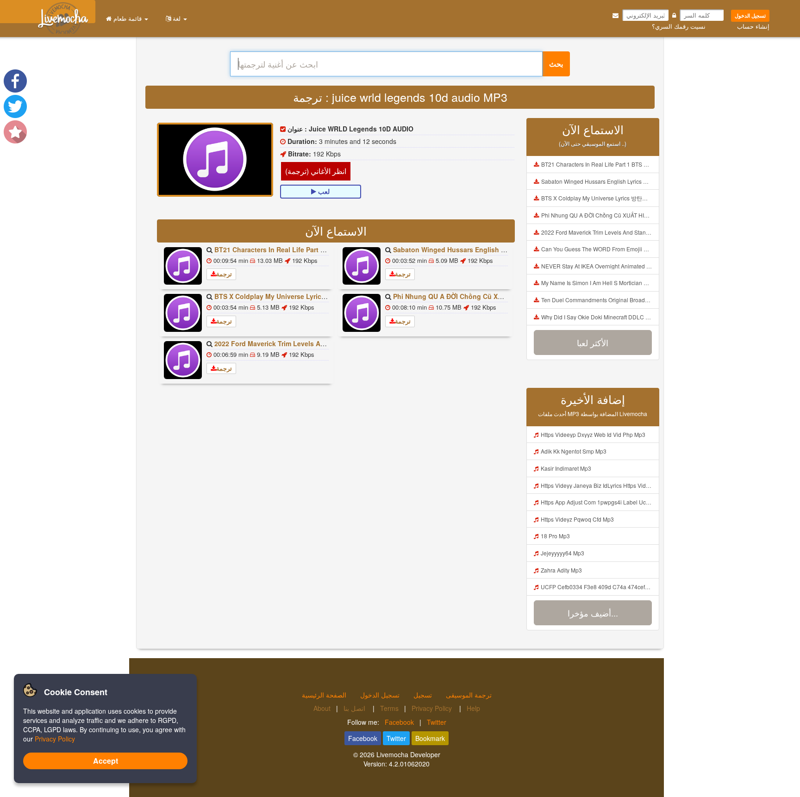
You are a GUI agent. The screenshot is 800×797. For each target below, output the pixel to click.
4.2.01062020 (409, 763)
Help (473, 708)
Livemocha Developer (408, 754)
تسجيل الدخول (750, 15)
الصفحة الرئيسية (324, 694)
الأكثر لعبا (592, 342)
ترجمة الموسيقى (469, 694)
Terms (389, 708)
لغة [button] (176, 18)
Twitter (436, 722)
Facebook (399, 722)
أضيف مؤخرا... (593, 613)
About (322, 708)
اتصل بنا (355, 708)
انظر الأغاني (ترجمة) (315, 171)
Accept (105, 760)
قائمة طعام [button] (128, 18)
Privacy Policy (433, 708)
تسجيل (422, 694)
